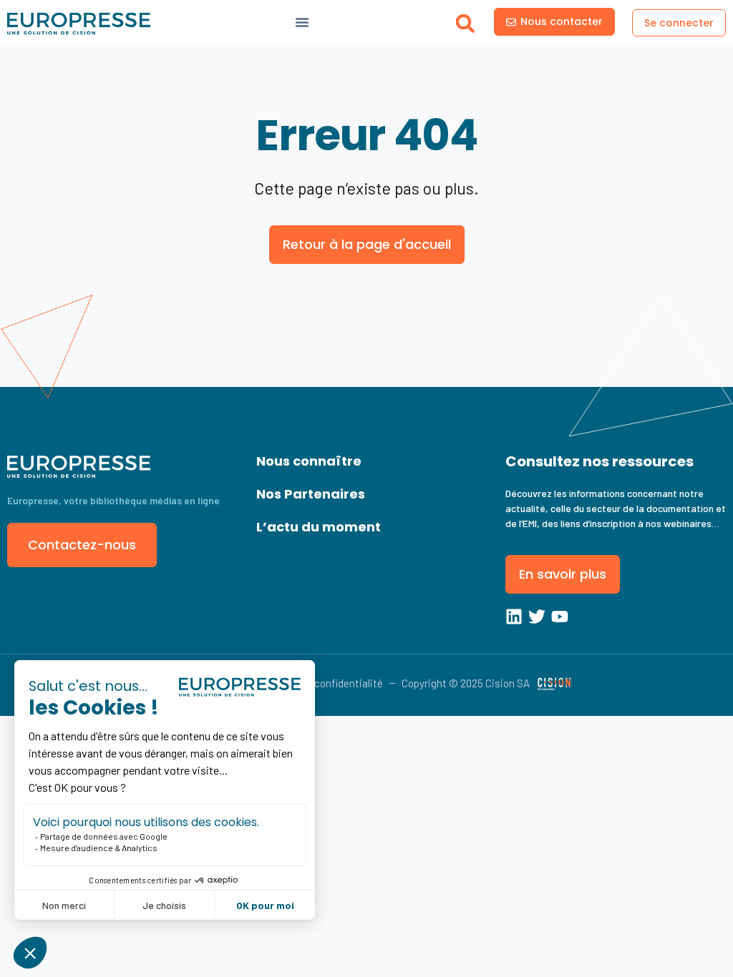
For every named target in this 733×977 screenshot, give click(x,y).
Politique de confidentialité (320, 683)
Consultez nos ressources (599, 461)
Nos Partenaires (310, 494)
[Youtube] (559, 616)
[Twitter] (536, 616)
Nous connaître (308, 461)
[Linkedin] (514, 616)
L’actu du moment (318, 527)
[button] (465, 23)
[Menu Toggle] (302, 22)
